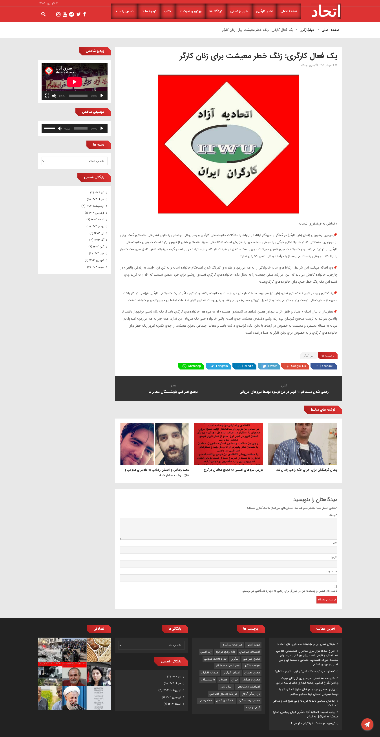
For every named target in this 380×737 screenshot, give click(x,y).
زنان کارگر (308, 355)
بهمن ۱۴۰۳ (98, 226)
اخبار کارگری (264, 11)
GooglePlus (298, 366)
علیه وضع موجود (225, 651)
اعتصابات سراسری (249, 651)
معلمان (223, 679)
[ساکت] (54, 95)
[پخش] (102, 95)
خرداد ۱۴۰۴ (98, 199)
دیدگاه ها (215, 11)
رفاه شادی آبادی (225, 700)
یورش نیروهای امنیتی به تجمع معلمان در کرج (233, 469)
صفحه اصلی (288, 11)
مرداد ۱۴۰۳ (98, 267)
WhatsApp (194, 366)
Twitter (272, 366)
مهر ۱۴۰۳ (99, 253)
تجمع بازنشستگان (249, 700)
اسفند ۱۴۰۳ (97, 219)
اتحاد (326, 11)
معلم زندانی (205, 700)
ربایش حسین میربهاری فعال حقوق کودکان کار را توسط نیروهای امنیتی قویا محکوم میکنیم (308, 691)
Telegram (222, 366)
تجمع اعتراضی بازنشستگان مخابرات (173, 392)
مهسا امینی (253, 644)
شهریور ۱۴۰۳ (96, 260)
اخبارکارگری (307, 30)
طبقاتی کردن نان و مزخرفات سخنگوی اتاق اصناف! (306, 644)
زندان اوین (226, 686)
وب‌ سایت (331, 571)
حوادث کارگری (252, 665)
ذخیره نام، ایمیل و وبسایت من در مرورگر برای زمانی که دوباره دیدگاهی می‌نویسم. (289, 591)
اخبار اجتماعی (239, 11)
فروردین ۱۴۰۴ (96, 212)
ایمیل (333, 557)
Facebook (326, 366)
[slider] (50, 128)
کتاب (167, 11)
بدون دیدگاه (308, 65)
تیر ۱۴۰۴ (99, 192)
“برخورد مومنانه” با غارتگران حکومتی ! (313, 723)
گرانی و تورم (253, 707)
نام (335, 543)
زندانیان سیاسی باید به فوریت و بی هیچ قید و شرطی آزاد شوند (305, 703)
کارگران (235, 659)
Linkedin (247, 366)
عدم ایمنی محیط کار (227, 665)
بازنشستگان (208, 679)
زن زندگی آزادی (250, 693)
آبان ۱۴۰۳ (98, 246)
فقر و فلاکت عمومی (215, 659)
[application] (75, 81)
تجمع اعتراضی (251, 659)
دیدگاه (333, 515)
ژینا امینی (206, 651)
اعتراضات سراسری (232, 644)
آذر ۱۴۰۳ (99, 240)
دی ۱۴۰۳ (99, 233)
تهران (234, 679)
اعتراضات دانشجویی (248, 686)
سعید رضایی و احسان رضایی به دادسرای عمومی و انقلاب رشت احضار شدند (157, 472)
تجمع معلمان (252, 672)
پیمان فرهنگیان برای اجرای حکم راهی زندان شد (306, 469)
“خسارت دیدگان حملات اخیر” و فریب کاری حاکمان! (305, 671)
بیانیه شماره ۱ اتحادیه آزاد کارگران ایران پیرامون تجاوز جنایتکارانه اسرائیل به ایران (305, 714)
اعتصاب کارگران (210, 672)
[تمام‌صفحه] (47, 95)
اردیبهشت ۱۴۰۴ (95, 206)
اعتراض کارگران (231, 672)
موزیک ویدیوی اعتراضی (223, 693)
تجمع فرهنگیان (251, 679)
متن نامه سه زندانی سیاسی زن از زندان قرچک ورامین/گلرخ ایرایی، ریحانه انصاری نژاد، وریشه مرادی (307, 680)
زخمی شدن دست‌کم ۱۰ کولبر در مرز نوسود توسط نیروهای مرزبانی (284, 392)
